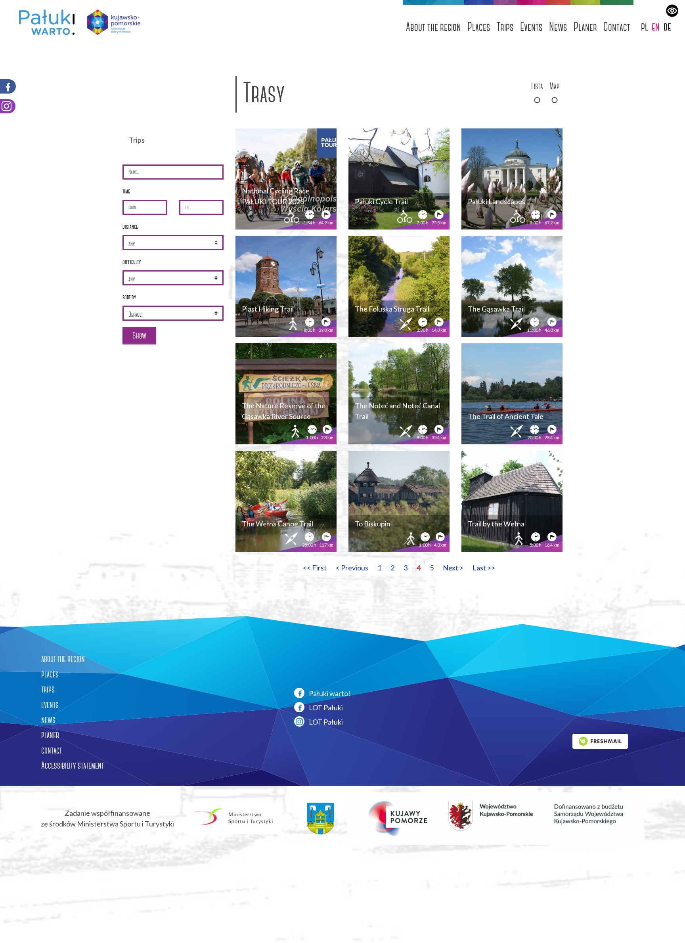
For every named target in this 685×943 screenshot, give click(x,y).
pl (644, 26)
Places (478, 26)
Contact (616, 26)
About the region (433, 26)
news (48, 720)
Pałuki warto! (329, 693)
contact (51, 750)
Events (531, 26)
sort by (129, 297)
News (558, 26)
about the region (63, 659)
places (50, 674)
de (667, 26)
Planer (585, 26)
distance (130, 226)
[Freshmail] (600, 740)
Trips (505, 26)
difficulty (131, 262)
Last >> (484, 567)
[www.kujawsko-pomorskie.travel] (111, 22)
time (126, 191)
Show (139, 335)
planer (50, 735)
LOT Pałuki (325, 707)
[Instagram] (7, 106)
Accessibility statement (72, 765)
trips (48, 689)
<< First (315, 567)
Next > (453, 567)
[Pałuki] (44, 22)
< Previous (352, 567)
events (50, 705)
